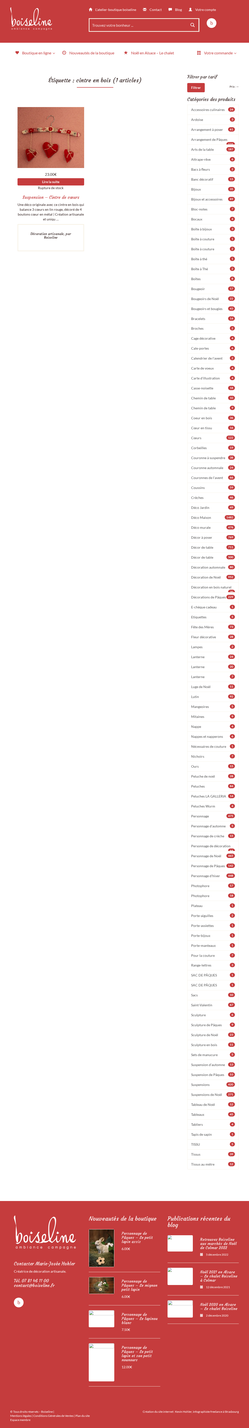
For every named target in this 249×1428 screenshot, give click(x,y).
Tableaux (212, 1114)
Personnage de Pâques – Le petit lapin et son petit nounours (137, 1353)
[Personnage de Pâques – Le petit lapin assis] (101, 1248)
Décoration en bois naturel (212, 588)
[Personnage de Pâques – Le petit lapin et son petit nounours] (101, 1362)
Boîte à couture (212, 239)
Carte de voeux (212, 368)
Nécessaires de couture (212, 746)
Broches (212, 328)
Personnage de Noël (212, 856)
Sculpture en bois (212, 1045)
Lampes (212, 647)
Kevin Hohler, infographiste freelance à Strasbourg (207, 1411)
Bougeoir (212, 289)
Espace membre (20, 1420)
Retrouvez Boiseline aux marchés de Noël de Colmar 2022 (218, 1243)
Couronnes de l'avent (212, 478)
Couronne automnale (212, 468)
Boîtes (212, 279)
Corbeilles (212, 448)
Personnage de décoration (212, 847)
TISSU (212, 1144)
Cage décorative (212, 338)
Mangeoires (212, 707)
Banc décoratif (212, 179)
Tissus (212, 1154)
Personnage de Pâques (212, 866)
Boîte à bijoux (212, 229)
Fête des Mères (212, 627)
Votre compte (205, 10)
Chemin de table (212, 398)
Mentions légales (20, 1416)
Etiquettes (212, 617)
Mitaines (212, 716)
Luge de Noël (212, 687)
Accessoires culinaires (212, 110)
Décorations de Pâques (212, 597)
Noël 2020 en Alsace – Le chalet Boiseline (218, 1306)
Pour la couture (212, 955)
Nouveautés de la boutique (123, 1218)
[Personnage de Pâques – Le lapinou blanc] (101, 1318)
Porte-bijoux (212, 935)
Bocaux (212, 219)
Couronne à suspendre (212, 458)
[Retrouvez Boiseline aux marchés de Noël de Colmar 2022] (180, 1243)
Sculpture (212, 1015)
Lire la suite (50, 182)
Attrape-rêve (212, 159)
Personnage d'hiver (212, 876)
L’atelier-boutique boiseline (115, 10)
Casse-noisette (212, 388)
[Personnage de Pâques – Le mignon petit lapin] (101, 1285)
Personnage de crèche (212, 836)
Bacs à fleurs (212, 169)
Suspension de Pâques (212, 1075)
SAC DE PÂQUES (212, 975)
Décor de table (212, 547)
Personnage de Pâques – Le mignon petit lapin (139, 1285)
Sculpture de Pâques (212, 1025)
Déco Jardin (212, 507)
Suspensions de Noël (212, 1094)
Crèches (212, 498)
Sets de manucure (212, 1055)
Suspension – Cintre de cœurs (50, 197)
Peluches (212, 786)
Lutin (212, 697)
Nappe (212, 726)
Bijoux (212, 189)
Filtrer (196, 87)
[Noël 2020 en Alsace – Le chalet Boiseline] (180, 1308)
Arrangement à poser (212, 129)
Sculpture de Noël (212, 1035)
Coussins (212, 488)
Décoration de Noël (212, 577)
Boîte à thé (212, 259)
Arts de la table (212, 149)
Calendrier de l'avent (212, 358)
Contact (155, 10)
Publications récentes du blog (199, 1221)
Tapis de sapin (212, 1134)
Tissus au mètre (212, 1164)
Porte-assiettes (212, 926)
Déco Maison (212, 517)
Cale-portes (212, 348)
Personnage (212, 816)
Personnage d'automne (212, 826)
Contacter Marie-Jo (44, 1264)
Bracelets (212, 319)
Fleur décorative (212, 637)
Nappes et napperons (212, 736)
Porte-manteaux (212, 945)
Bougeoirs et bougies (212, 309)
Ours (212, 766)
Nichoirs (212, 756)
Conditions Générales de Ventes (53, 1416)
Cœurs (212, 438)
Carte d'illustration (212, 378)
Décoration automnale (212, 567)
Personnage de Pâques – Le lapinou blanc (140, 1318)
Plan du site (82, 1416)
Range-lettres (212, 965)
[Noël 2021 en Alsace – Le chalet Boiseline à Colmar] (180, 1276)
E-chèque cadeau (212, 607)
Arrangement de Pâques (212, 141)
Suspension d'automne (212, 1065)
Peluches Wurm (212, 806)
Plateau (212, 906)
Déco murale (212, 527)
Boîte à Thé (212, 269)
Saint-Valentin (212, 1005)
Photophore (212, 886)
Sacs (212, 995)
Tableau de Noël (212, 1104)
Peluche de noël (212, 776)
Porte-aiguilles (212, 916)
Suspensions (212, 1085)
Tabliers (212, 1124)
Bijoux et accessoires (212, 199)
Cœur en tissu (212, 428)
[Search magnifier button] (193, 25)
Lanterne (212, 657)
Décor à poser (212, 537)
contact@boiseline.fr (34, 1285)
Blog (178, 10)
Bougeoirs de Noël (212, 299)
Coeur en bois (212, 418)
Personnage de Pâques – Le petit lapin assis (137, 1237)
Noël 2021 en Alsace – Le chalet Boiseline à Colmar (218, 1276)
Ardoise (212, 120)
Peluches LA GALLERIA (212, 796)
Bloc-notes (212, 209)
